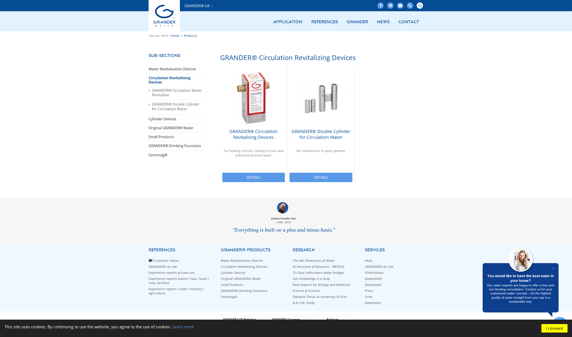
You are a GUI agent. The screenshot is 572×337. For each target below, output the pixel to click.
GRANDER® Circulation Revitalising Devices (253, 134)
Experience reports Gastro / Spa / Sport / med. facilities (179, 281)
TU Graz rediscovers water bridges (318, 272)
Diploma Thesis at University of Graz (320, 297)
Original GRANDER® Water (171, 127)
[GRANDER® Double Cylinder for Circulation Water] (321, 98)
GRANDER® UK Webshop (239, 319)
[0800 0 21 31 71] (410, 5)
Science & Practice (306, 291)
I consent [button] (554, 328)
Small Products (161, 136)
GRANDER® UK (197, 5)
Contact (408, 21)
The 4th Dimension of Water (314, 260)
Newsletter (373, 303)
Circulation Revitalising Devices (169, 80)
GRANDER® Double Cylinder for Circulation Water (176, 106)
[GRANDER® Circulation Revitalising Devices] (254, 98)
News (383, 21)
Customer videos (166, 260)
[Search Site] (420, 5)
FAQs (368, 260)
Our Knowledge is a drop (311, 279)
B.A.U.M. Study (304, 303)
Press (369, 291)
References (324, 21)
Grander (357, 21)
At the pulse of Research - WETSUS (319, 266)
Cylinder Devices (162, 118)
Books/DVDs (374, 279)
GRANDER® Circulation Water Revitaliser (177, 93)
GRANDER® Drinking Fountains (175, 145)
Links (368, 297)
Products (333, 319)
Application (287, 21)
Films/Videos (374, 272)
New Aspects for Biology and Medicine (321, 285)
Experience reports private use (172, 272)
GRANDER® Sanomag (286, 319)
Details (253, 177)
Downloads (373, 285)
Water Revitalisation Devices (172, 69)
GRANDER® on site (163, 266)
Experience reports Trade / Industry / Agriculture (176, 291)
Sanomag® (158, 154)
